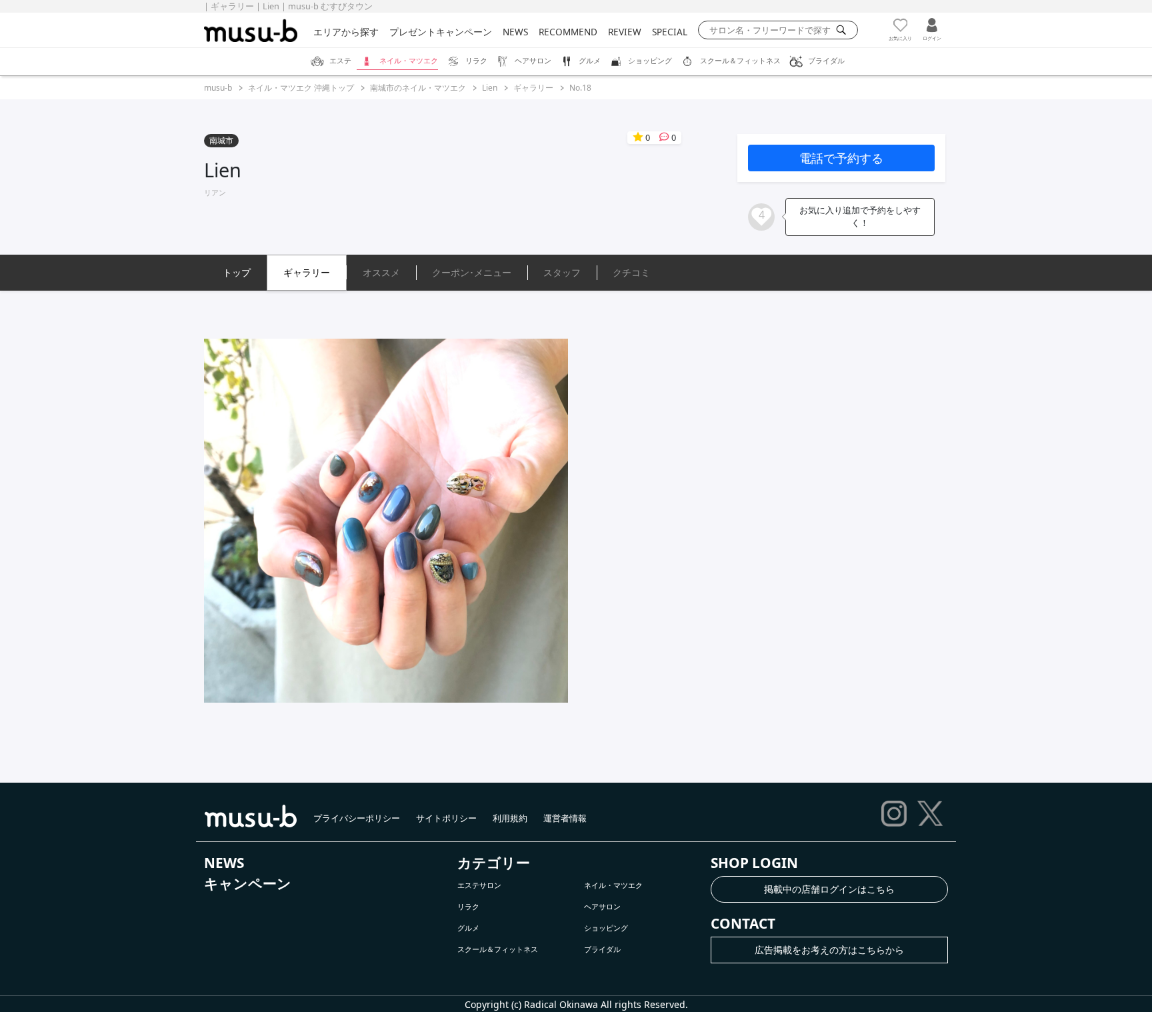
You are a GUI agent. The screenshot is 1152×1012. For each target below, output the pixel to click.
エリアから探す (346, 31)
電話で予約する (841, 158)
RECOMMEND (568, 31)
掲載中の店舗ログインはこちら (829, 889)
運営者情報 (565, 818)
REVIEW (624, 31)
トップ (237, 272)
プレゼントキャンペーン (440, 31)
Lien (489, 87)
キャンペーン (247, 883)
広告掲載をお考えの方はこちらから (829, 949)
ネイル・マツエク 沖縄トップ (301, 87)
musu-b (218, 87)
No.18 (580, 87)
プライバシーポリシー (356, 818)
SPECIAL (669, 31)
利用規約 (510, 818)
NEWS (515, 31)
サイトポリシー (446, 818)
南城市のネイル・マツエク (418, 87)
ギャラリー (533, 87)
